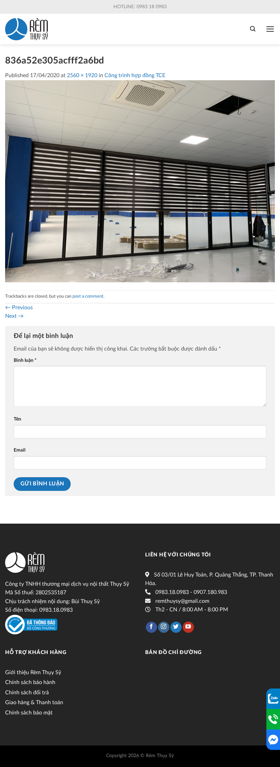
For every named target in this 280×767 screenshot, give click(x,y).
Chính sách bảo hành (30, 682)
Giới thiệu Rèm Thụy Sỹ (33, 672)
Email (19, 450)
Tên (17, 419)
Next (14, 316)
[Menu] (270, 29)
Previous (19, 307)
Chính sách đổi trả (27, 692)
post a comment (87, 296)
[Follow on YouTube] (188, 627)
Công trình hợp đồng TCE (134, 75)
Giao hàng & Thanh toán (34, 702)
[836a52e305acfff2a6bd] (140, 181)
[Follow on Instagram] (163, 627)
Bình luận (25, 360)
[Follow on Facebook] (151, 627)
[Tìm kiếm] (252, 28)
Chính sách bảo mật (29, 712)
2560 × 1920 (82, 75)
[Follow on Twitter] (176, 627)
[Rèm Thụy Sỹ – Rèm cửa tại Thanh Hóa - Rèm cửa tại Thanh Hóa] (26, 29)
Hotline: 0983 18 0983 (140, 6)
